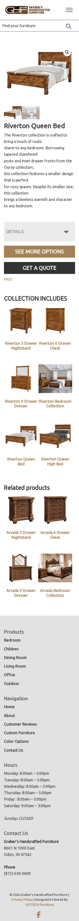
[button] (67, 52)
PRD (8, 279)
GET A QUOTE (39, 268)
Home (9, 706)
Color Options (16, 741)
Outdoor (11, 683)
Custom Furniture (19, 732)
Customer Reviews (20, 724)
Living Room (15, 666)
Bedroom (12, 640)
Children (11, 649)
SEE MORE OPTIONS (39, 252)
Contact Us (13, 750)
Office (9, 674)
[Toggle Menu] (69, 10)
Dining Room (15, 657)
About (9, 715)
